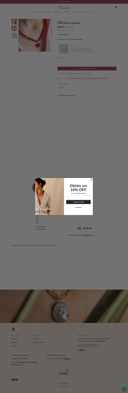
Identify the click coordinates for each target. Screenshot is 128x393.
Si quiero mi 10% (78, 202)
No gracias (78, 207)
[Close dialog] (91, 179)
